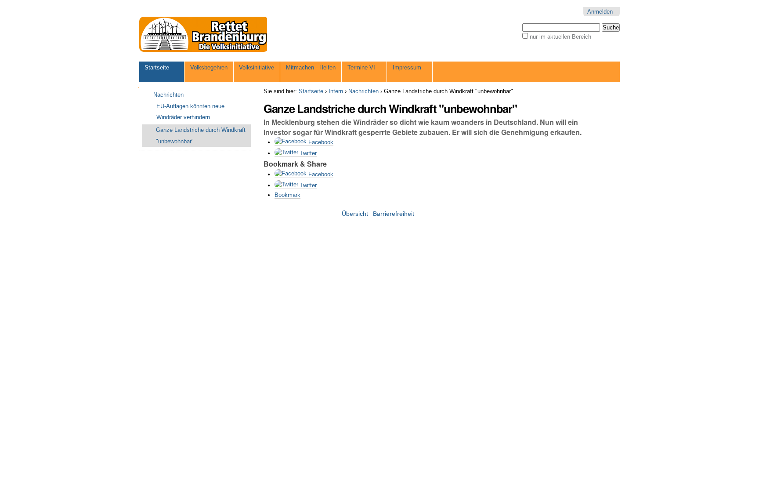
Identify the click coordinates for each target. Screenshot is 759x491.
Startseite (157, 67)
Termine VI (361, 67)
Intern (336, 91)
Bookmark (287, 195)
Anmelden (600, 11)
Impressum (407, 67)
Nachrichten (363, 91)
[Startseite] (203, 34)
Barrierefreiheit (393, 214)
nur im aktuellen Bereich (560, 36)
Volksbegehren (209, 67)
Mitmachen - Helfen (311, 67)
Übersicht (355, 214)
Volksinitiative (256, 67)
